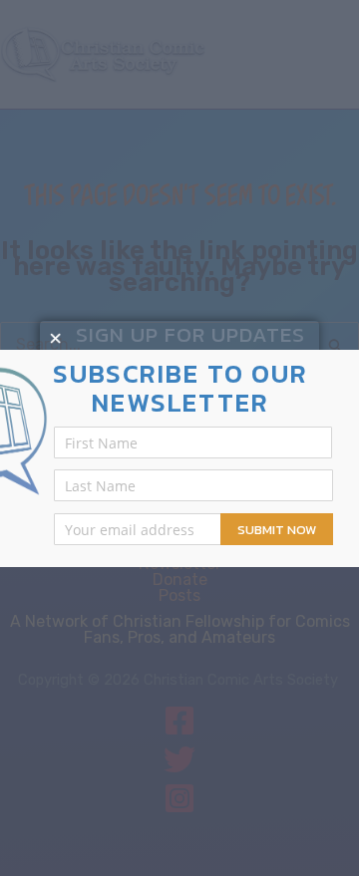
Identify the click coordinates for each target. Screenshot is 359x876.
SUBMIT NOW (276, 529)
